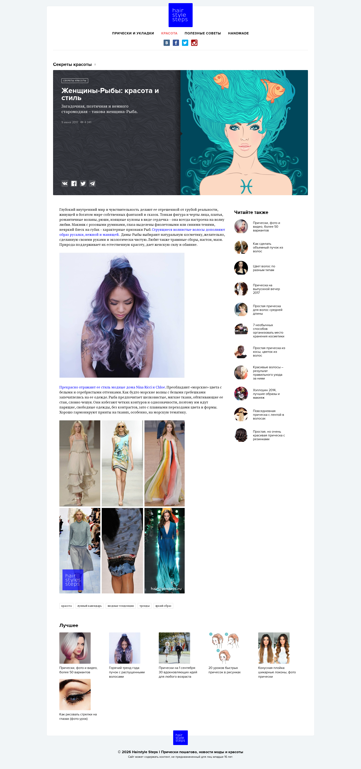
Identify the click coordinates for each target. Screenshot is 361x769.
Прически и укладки (133, 33)
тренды (145, 606)
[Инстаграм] (194, 43)
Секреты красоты (74, 80)
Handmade (238, 33)
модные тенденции (121, 606)
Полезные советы (203, 33)
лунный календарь (90, 606)
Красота (169, 33)
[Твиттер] (185, 43)
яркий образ (163, 606)
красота (66, 606)
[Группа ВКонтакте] (167, 43)
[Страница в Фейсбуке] (176, 43)
